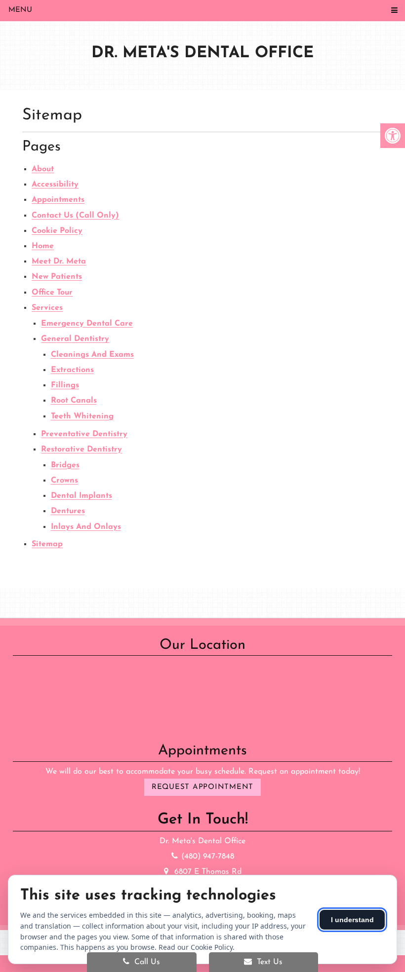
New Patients (57, 277)
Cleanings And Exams (92, 355)
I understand (352, 920)
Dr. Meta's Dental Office (202, 53)
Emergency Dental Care (87, 324)
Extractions (72, 370)
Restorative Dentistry (81, 449)
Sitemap (47, 544)
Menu (20, 10)
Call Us (146, 962)
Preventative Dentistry (84, 434)
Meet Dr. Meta (59, 261)
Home (43, 246)
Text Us (268, 962)
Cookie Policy (57, 231)
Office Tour (52, 293)
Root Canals (74, 401)
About (43, 169)
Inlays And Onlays (86, 527)
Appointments (58, 200)
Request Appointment (202, 787)
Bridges (65, 465)
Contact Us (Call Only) (75, 216)
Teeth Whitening (82, 416)
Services (47, 308)
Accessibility (55, 184)
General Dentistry (75, 339)
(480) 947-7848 (207, 856)
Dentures (68, 511)
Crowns (64, 481)
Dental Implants (81, 496)
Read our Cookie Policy (196, 947)
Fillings (65, 385)
